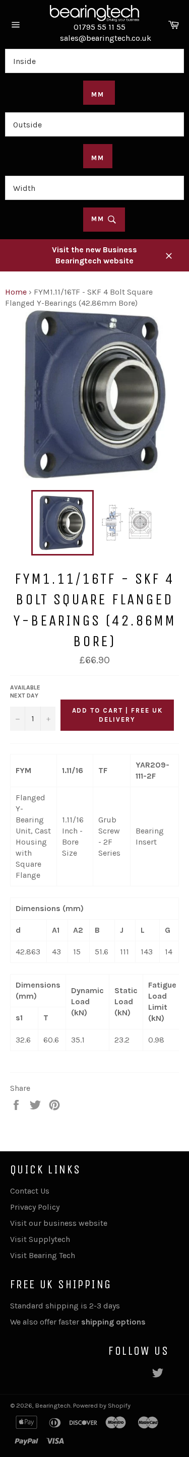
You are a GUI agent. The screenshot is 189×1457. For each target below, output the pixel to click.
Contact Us (29, 1191)
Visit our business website (58, 1223)
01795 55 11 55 (99, 27)
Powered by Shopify (102, 1405)
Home (16, 292)
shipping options (114, 1322)
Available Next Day (25, 692)
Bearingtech (53, 1405)
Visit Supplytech (40, 1239)
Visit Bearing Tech (42, 1255)
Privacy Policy (34, 1207)
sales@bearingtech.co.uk (105, 38)
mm (99, 219)
